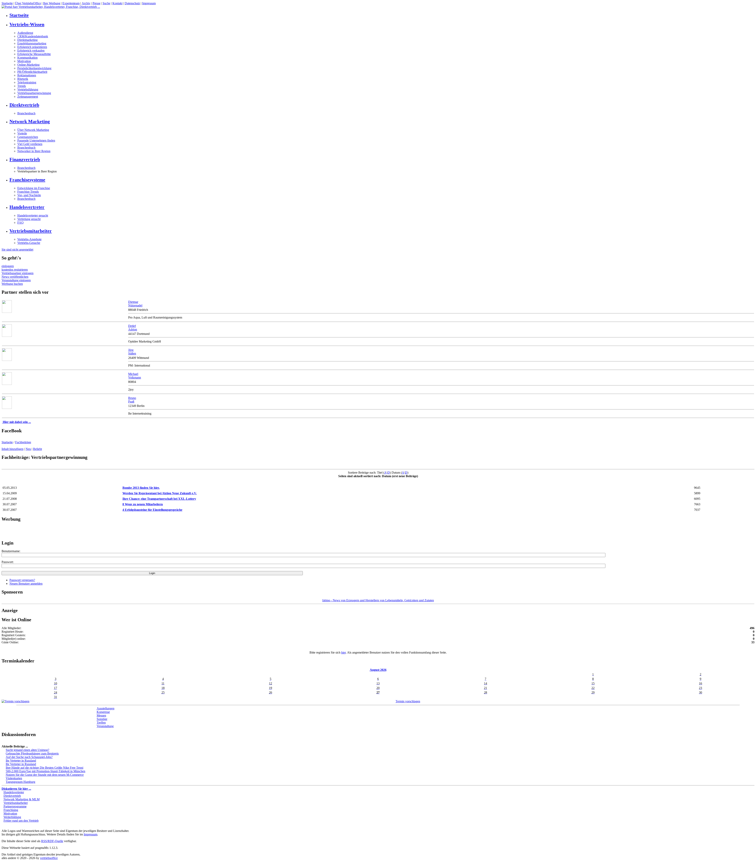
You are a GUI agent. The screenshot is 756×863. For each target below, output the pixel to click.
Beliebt (37, 449)
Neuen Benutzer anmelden (26, 583)
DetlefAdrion (132, 327)
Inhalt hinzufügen (12, 449)
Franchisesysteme (27, 179)
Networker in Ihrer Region (33, 151)
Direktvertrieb (24, 104)
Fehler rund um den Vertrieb (21, 820)
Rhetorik (22, 79)
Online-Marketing (28, 64)
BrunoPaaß (132, 399)
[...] (7, 335)
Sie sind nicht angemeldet (17, 249)
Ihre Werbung (51, 3)
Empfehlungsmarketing (31, 43)
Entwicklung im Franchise (33, 188)
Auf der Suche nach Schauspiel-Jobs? (29, 757)
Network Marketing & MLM (22, 799)
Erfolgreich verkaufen (30, 50)
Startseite (7, 3)
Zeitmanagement (27, 96)
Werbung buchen (12, 283)
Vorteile (22, 133)
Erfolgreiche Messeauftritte (34, 54)
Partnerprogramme (15, 806)
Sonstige (102, 719)
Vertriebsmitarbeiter (30, 230)
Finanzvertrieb (24, 159)
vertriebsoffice (49, 858)
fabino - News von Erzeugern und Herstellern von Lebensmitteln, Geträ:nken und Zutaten (378, 600)
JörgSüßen (132, 351)
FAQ (20, 222)
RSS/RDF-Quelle (52, 841)
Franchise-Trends (28, 191)
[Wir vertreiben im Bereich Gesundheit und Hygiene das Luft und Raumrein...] (7, 311)
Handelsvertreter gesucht (32, 215)
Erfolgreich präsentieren (32, 47)
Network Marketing (29, 121)
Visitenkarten (14, 778)
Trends (21, 86)
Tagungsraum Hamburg (20, 781)
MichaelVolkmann (134, 375)
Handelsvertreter (26, 207)
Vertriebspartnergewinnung (34, 93)
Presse (96, 3)
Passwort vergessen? (22, 580)
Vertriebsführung (27, 89)
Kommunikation (27, 57)
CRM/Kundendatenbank (32, 36)
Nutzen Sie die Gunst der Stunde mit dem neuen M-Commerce (45, 774)
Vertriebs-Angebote (29, 239)
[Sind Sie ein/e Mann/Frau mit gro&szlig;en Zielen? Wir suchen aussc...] (7, 359)
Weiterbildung (12, 817)
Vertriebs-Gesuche (28, 242)
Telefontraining (26, 82)
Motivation (24, 61)
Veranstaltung (105, 726)
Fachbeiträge (23, 442)
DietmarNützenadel (135, 303)
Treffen (101, 722)
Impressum (149, 3)
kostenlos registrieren (15, 269)
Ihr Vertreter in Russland (21, 760)
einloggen (8, 266)
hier (343, 652)
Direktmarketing (27, 40)
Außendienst (25, 32)
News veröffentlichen (15, 276)
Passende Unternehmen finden (36, 140)
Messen (101, 715)
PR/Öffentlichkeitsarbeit (32, 71)
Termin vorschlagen (408, 701)
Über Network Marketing (33, 129)
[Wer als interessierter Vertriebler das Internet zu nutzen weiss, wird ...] (7, 407)
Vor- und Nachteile (29, 195)
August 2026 (378, 669)
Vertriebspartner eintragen (17, 273)
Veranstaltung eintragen (16, 280)
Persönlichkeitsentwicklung (34, 68)
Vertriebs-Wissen (26, 24)
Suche (106, 3)
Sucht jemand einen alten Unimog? (27, 750)
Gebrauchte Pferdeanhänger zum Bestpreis (32, 753)
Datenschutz (132, 3)
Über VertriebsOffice (28, 3)
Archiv (86, 3)
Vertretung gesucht (29, 219)
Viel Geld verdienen (29, 144)
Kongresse (103, 712)
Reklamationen (26, 75)
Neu (28, 449)
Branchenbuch (26, 113)
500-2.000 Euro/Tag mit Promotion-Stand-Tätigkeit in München (45, 771)
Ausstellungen (105, 708)
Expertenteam (71, 3)
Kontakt (117, 3)
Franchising (11, 810)
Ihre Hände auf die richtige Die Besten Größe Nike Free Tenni (44, 767)
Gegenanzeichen (27, 137)
